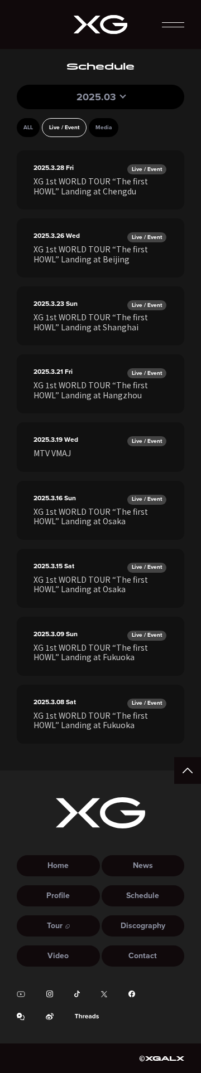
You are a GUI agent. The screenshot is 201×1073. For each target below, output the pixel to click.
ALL (28, 127)
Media (103, 127)
